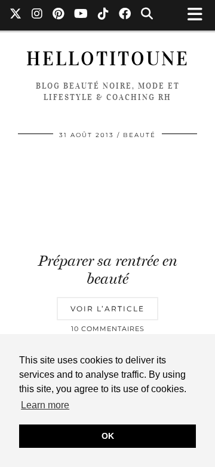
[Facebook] (125, 15)
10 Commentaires (108, 329)
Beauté (139, 135)
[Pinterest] (58, 15)
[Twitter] (16, 15)
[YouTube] (81, 15)
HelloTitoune (107, 59)
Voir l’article (107, 308)
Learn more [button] (45, 405)
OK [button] (108, 436)
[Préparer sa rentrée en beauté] (107, 196)
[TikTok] (103, 15)
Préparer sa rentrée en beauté (107, 269)
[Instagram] (37, 15)
